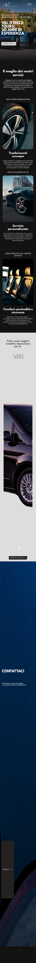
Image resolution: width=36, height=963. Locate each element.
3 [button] (19, 548)
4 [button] (21, 548)
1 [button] (14, 548)
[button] (3, 442)
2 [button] (16, 548)
